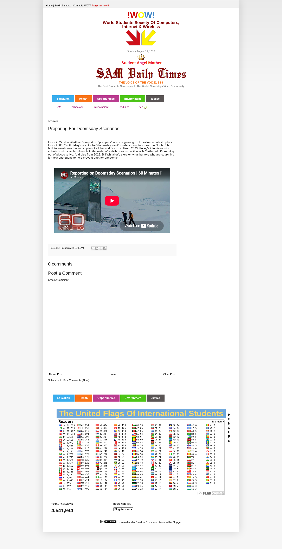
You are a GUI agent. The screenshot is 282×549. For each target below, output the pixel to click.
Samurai (66, 5)
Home (49, 5)
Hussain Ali (66, 248)
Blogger (177, 522)
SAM (57, 5)
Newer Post (55, 374)
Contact (77, 5)
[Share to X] (101, 248)
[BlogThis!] (97, 248)
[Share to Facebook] (105, 248)
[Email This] (93, 248)
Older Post (169, 374)
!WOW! (96, 5)
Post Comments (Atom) (76, 380)
